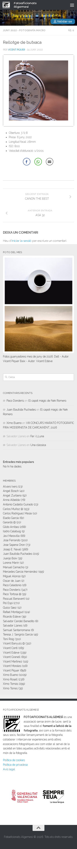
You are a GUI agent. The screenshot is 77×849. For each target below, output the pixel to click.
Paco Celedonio (12, 585)
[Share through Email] (49, 161)
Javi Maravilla (11, 535)
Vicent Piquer (16, 49)
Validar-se (64, 21)
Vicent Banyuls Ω (14, 643)
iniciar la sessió (21, 241)
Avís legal (9, 769)
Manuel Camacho (13, 567)
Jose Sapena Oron (14, 544)
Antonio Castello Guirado (18, 504)
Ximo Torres (10, 688)
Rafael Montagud (13, 612)
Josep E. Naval (12, 549)
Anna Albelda (11, 499)
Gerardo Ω (9, 522)
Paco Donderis (15, 400)
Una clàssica (38, 445)
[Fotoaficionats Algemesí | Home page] (7, 5)
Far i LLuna (37, 436)
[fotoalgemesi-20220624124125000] (38, 125)
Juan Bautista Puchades (21, 409)
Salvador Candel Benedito (18, 621)
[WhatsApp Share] (38, 161)
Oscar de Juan (12, 580)
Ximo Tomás (10, 683)
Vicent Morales (12, 665)
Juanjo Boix (10, 558)
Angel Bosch (11, 490)
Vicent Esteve (11, 652)
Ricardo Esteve (12, 616)
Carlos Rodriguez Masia (17, 513)
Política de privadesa (15, 764)
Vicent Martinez (12, 661)
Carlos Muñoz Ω (13, 509)
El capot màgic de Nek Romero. (47, 400)
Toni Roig (8, 639)
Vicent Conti (10, 648)
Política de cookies (14, 760)
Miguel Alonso (12, 576)
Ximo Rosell (10, 679)
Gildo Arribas (11, 526)
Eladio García (11, 518)
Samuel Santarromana (16, 630)
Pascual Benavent (14, 598)
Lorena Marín (11, 562)
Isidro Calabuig (12, 531)
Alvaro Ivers (10, 486)
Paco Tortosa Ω (12, 594)
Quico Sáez (10, 607)
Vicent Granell (11, 657)
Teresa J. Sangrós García (18, 634)
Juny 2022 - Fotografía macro (24, 30)
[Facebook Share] (26, 161)
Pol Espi (8, 603)
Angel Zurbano (12, 495)
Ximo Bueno (14, 422)
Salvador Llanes (12, 625)
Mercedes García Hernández (20, 571)
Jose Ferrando (11, 540)
